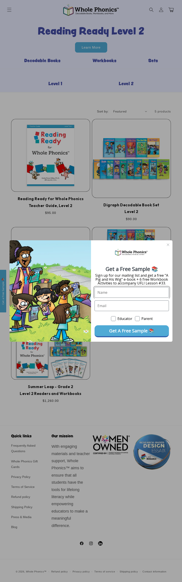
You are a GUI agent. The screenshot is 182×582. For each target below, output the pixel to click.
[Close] (168, 244)
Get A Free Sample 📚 (131, 331)
